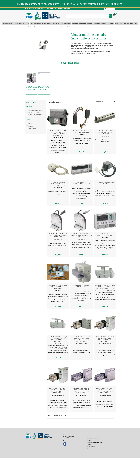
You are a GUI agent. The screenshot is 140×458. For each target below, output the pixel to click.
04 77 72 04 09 (30, 8)
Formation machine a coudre (94, 436)
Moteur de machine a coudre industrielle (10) (35, 115)
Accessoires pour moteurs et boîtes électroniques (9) (35, 111)
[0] (114, 15)
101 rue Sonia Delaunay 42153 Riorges (47, 8)
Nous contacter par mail (71, 440)
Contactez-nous (91, 433)
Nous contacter (65, 8)
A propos (89, 444)
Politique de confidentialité (93, 438)
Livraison (89, 440)
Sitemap (89, 448)
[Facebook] (66, 443)
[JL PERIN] (39, 435)
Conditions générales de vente (94, 442)
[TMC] (43, 16)
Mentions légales (91, 446)
